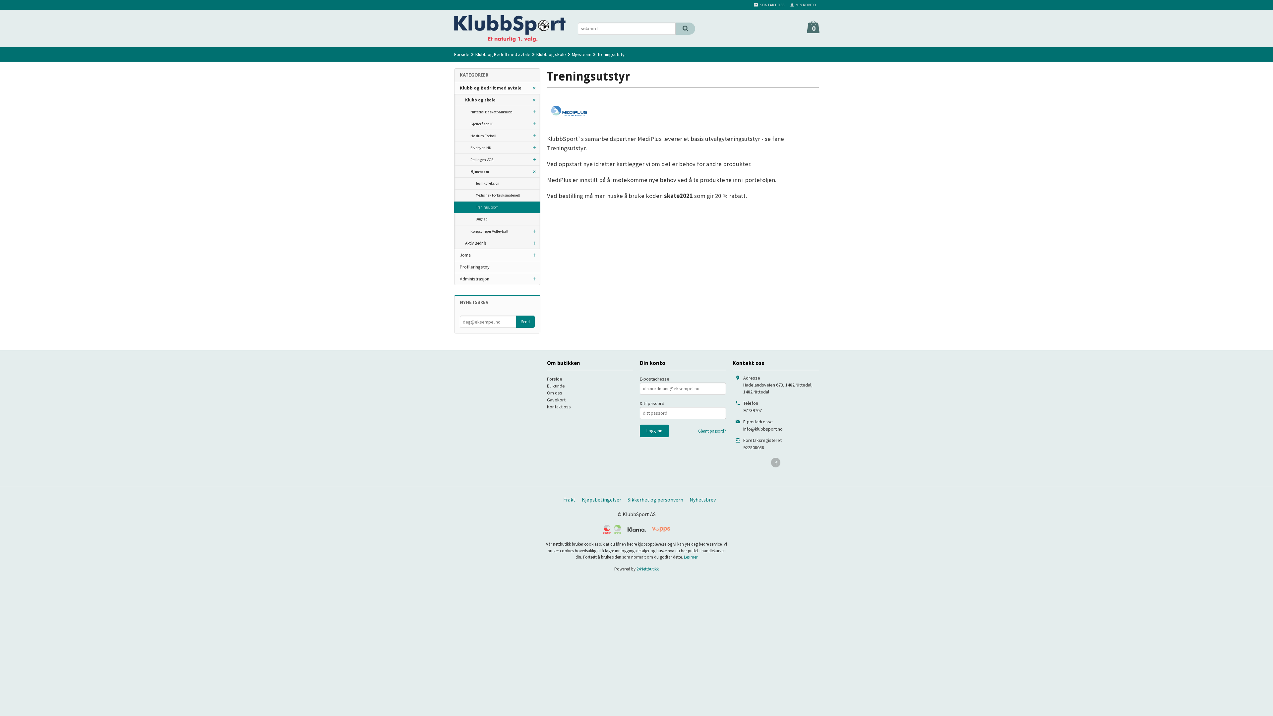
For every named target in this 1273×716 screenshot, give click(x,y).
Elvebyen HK (480, 147)
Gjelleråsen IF (481, 123)
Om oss (554, 393)
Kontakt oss (559, 407)
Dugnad (482, 219)
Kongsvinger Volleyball (489, 231)
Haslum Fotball (483, 135)
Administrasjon (474, 279)
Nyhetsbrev (703, 499)
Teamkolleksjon (487, 183)
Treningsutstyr (487, 207)
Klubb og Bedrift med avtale (490, 88)
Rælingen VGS (481, 159)
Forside (461, 54)
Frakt (569, 499)
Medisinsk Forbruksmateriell (498, 195)
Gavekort (556, 400)
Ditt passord (652, 403)
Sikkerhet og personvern (655, 499)
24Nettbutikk (647, 569)
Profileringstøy (475, 267)
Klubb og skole (480, 100)
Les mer (690, 557)
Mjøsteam (479, 171)
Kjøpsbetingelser (601, 499)
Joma (465, 255)
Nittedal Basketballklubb (491, 111)
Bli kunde (556, 386)
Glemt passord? (712, 431)
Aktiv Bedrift (475, 243)
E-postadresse (654, 379)
